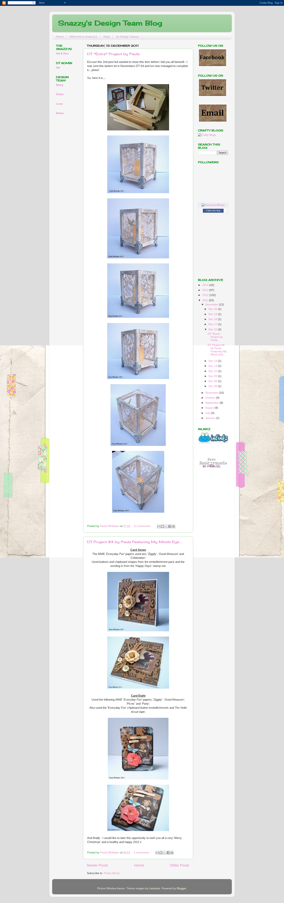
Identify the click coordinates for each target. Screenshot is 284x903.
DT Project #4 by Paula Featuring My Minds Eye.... (134, 542)
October (210, 397)
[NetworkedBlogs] (213, 205)
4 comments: (142, 852)
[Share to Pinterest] (173, 526)
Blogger (181, 888)
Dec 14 (213, 360)
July (208, 413)
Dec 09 (213, 376)
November (212, 392)
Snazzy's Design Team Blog (110, 23)
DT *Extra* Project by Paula (113, 54)
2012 (205, 295)
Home (60, 36)
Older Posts (179, 865)
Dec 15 (213, 329)
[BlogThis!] (162, 526)
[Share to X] (166, 526)
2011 (205, 300)
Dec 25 (213, 309)
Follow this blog (213, 210)
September (212, 402)
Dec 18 (213, 319)
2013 (205, 290)
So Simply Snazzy (127, 36)
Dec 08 (213, 381)
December (212, 304)
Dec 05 (213, 386)
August (210, 407)
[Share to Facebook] (170, 526)
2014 (205, 285)
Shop (106, 36)
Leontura (154, 888)
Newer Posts (97, 865)
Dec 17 (213, 324)
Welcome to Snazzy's (83, 36)
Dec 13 (213, 365)
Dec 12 (213, 371)
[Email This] (159, 526)
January (210, 418)
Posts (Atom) (112, 873)
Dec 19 (213, 314)
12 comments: (143, 526)
